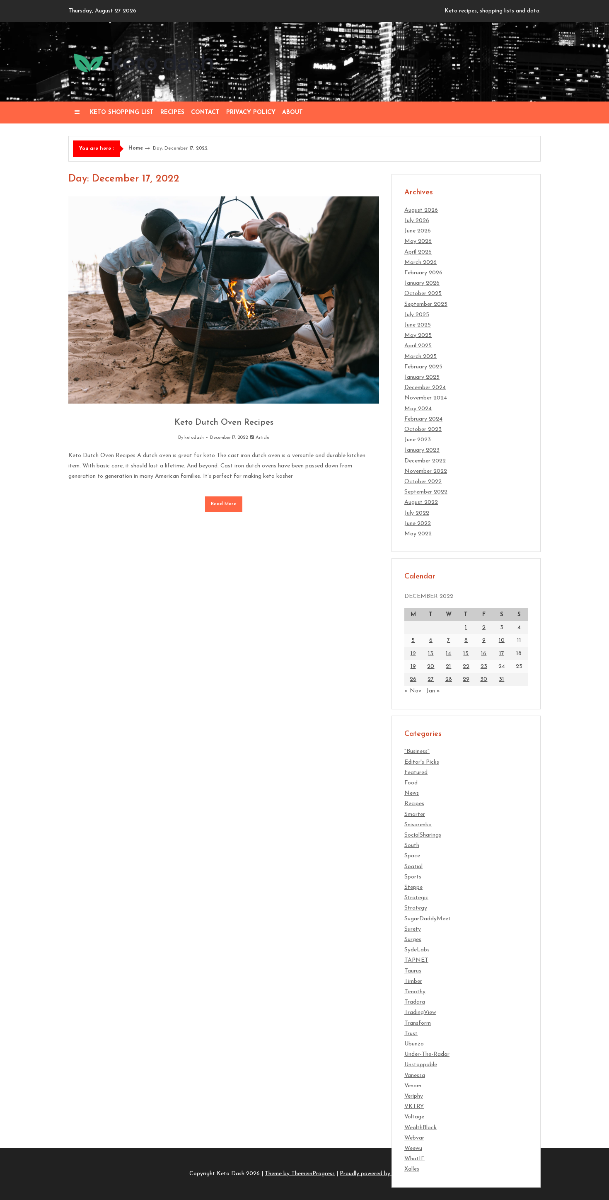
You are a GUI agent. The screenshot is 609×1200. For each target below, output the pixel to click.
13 (430, 654)
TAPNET (416, 960)
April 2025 (418, 346)
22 (466, 666)
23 (484, 666)
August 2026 (421, 210)
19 (413, 666)
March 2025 (420, 356)
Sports (412, 877)
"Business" (417, 751)
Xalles (411, 1169)
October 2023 (423, 429)
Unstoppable (420, 1065)
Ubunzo (414, 1044)
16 (483, 654)
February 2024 (423, 419)
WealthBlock (420, 1128)
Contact (205, 112)
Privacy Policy (251, 112)
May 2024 (418, 409)
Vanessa (414, 1075)
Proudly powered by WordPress (380, 1174)
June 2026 (417, 231)
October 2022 (423, 482)
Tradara (414, 1002)
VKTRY (414, 1106)
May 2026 (418, 241)
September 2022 (425, 492)
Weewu (413, 1148)
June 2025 (417, 325)
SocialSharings (422, 835)
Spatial (413, 867)
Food (411, 783)
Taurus (412, 971)
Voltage (414, 1117)
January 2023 (422, 450)
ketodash (194, 437)
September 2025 (425, 304)
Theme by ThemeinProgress (300, 1174)
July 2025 (416, 315)
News (411, 793)
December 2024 (425, 388)
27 (431, 679)
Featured (416, 772)
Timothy (414, 992)
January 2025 (422, 377)
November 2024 (425, 398)
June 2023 (417, 440)
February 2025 (423, 367)
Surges (412, 939)
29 (466, 679)
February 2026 (423, 273)
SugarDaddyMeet (427, 919)
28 (448, 679)
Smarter (414, 814)
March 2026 (420, 262)
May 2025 (418, 335)
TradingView (420, 1012)
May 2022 (418, 534)
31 (501, 679)
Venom (412, 1086)
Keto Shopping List (122, 112)
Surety (412, 929)
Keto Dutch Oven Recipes (223, 423)
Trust (411, 1034)
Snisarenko (418, 825)
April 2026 (418, 252)
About (292, 112)
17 (501, 654)
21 (448, 666)
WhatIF (414, 1159)
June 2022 (417, 523)
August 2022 (421, 502)
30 (483, 679)
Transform (417, 1023)
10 (502, 640)
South (411, 845)
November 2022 (425, 471)
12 (413, 654)
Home (135, 148)
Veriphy (413, 1096)
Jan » (433, 691)
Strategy (415, 908)
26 (413, 679)
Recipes (172, 112)
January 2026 (422, 283)
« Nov (412, 691)
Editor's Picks (421, 762)
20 (430, 666)
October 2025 (423, 293)
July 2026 (416, 221)
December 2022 (425, 461)
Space (412, 856)
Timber (413, 981)
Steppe (413, 887)
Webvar (414, 1138)
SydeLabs (417, 950)
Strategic (416, 898)
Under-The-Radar (427, 1054)
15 (466, 654)
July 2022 (416, 513)
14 (448, 654)
